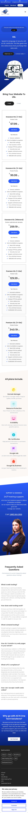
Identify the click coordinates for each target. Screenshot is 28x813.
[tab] (9, 103)
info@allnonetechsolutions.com (19, 2)
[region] (14, 800)
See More (14, 130)
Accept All (14, 801)
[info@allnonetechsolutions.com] (19, 1)
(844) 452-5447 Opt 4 (6, 2)
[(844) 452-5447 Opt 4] (5, 1)
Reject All (14, 809)
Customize (14, 805)
